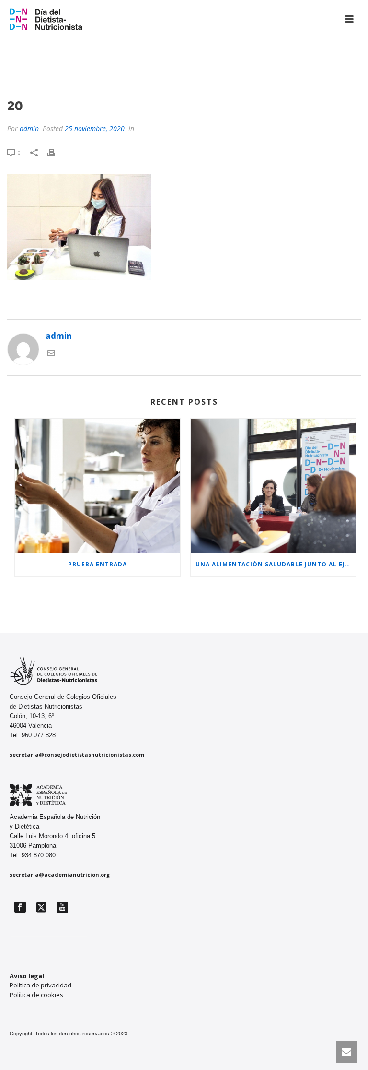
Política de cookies (36, 994)
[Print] (56, 151)
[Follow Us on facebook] (20, 908)
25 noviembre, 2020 (95, 128)
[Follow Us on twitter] (41, 908)
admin (29, 128)
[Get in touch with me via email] (51, 354)
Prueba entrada (97, 564)
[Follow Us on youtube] (62, 908)
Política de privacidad (40, 985)
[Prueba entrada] (97, 486)
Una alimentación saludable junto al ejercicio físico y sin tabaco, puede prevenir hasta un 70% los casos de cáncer (276, 564)
